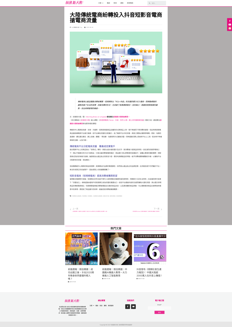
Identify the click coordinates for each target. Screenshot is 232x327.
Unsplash (103, 117)
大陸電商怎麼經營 (97, 196)
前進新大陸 (85, 120)
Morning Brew (91, 117)
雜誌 (108, 3)
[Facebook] (230, 21)
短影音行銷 (106, 196)
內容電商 (89, 196)
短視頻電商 (119, 196)
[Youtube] (133, 306)
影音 (115, 3)
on (98, 117)
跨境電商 (130, 3)
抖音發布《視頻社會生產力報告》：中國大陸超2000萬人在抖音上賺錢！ (150, 272)
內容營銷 (84, 196)
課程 (121, 3)
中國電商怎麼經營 (76, 196)
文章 (99, 3)
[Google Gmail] (230, 28)
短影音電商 (113, 196)
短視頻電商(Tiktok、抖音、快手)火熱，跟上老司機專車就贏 (122, 120)
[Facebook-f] (127, 306)
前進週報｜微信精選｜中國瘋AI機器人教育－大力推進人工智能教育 (114, 272)
